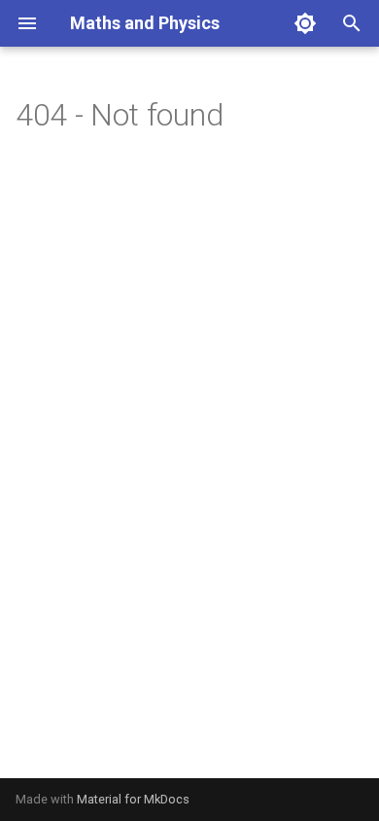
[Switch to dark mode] (305, 23)
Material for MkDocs (133, 799)
